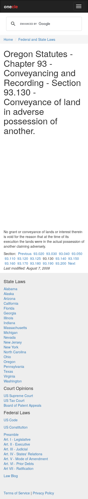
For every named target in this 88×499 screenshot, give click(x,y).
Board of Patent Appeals (22, 405)
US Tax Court (14, 400)
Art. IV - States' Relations (23, 453)
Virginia (9, 376)
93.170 (22, 263)
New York (11, 347)
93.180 (35, 263)
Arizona (9, 298)
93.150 (73, 258)
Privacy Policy (43, 493)
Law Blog (11, 475)
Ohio (7, 356)
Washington (13, 381)
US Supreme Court (18, 395)
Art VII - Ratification (18, 468)
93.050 (77, 253)
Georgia (10, 313)
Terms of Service (17, 493)
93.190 (48, 263)
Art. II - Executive (17, 444)
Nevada (10, 337)
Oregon (9, 361)
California (11, 303)
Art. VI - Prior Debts (19, 463)
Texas (8, 371)
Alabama (10, 288)
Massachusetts (15, 327)
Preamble (11, 434)
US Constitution (16, 427)
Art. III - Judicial (16, 449)
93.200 (60, 263)
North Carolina (15, 351)
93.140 (60, 258)
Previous (25, 253)
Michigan (11, 332)
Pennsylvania (14, 366)
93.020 (38, 253)
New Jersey (13, 342)
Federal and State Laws (36, 39)
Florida (9, 308)
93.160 (10, 263)
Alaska (9, 293)
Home (8, 39)
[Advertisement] (44, 182)
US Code (11, 419)
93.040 (64, 253)
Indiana (9, 322)
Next (71, 263)
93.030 (51, 253)
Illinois (8, 317)
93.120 (22, 258)
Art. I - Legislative (17, 439)
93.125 (35, 258)
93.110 (10, 258)
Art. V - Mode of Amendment (26, 458)
